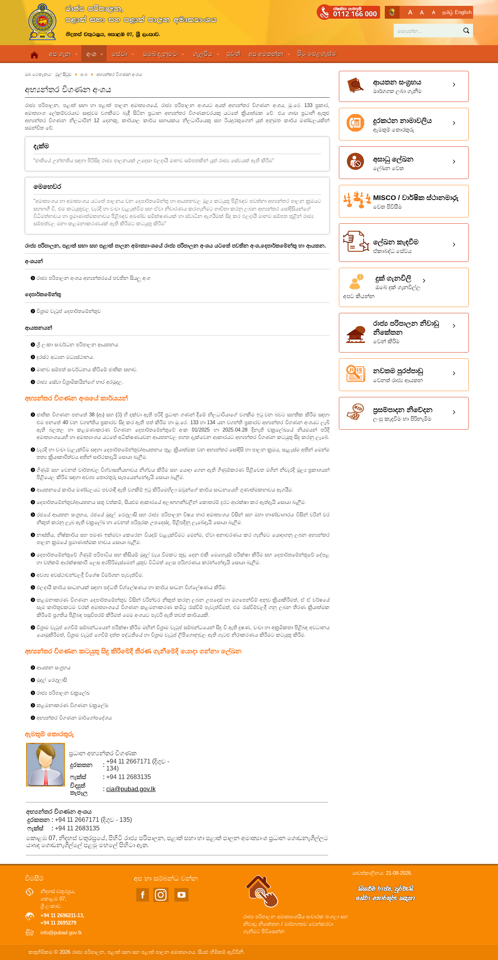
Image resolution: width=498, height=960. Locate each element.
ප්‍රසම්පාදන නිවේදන (403, 414)
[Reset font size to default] (422, 12)
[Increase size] (410, 12)
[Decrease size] (433, 12)
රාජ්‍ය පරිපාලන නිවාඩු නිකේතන (406, 331)
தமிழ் (447, 12)
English (463, 12)
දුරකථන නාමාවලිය (402, 125)
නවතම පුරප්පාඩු (398, 375)
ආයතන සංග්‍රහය (397, 86)
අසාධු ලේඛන (393, 163)
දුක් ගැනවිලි (382, 286)
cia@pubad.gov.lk (131, 789)
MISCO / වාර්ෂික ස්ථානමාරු (416, 202)
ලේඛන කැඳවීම (396, 246)
